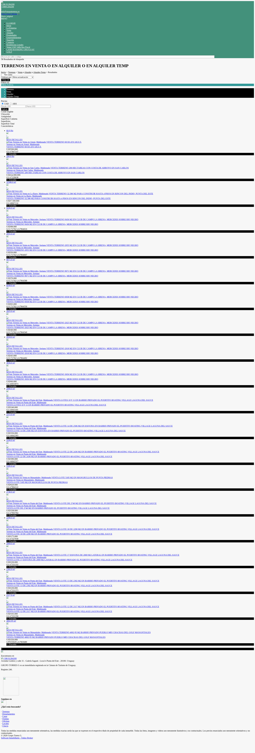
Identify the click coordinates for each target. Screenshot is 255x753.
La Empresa (11, 28)
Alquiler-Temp (39, 72)
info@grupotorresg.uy (10, 11)
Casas (4, 716)
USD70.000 (16, 280)
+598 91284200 (10, 658)
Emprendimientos (13, 37)
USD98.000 (16, 229)
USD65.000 (16, 306)
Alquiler (9, 33)
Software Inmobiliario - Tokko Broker (17, 738)
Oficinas (5, 721)
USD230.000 (12, 564)
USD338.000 (12, 512)
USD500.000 (12, 151)
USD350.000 (12, 435)
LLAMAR (11, 23)
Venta (8, 30)
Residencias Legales (14, 45)
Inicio (8, 25)
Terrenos (11, 72)
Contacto (10, 42)
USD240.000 (12, 409)
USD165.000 (12, 616)
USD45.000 (16, 358)
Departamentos (8, 714)
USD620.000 (12, 487)
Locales (5, 723)
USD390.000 (12, 461)
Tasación (10, 40)
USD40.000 (16, 332)
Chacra (5, 726)
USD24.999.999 (13, 177)
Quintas (5, 719)
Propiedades (11, 35)
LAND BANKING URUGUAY (20, 49)
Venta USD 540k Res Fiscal (18, 47)
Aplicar (4, 109)
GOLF (9, 52)
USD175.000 (12, 538)
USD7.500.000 (12, 203)
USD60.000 (12, 383)
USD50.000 (16, 254)
